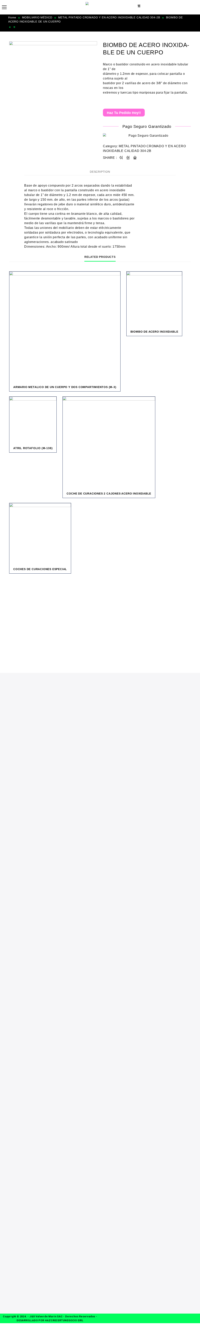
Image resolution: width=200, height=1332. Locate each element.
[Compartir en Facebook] (121, 157)
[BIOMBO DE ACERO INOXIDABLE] (154, 299)
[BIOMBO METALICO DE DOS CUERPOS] (14, 27)
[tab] (100, 171)
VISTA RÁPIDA (113, 389)
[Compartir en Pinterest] (135, 157)
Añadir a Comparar (105, 389)
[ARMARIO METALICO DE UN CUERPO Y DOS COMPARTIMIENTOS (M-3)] (64, 327)
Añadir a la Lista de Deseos (97, 389)
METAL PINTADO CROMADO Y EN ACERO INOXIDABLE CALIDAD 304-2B (109, 17)
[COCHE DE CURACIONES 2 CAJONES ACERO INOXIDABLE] (109, 443)
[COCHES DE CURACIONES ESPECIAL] (40, 534)
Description (100, 171)
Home (12, 17)
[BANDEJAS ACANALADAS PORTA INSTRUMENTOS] (10, 27)
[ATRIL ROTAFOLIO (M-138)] (32, 420)
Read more (89, 389)
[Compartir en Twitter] (128, 157)
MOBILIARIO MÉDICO (37, 17)
